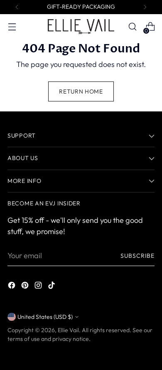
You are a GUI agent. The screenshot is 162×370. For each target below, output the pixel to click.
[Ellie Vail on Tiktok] (52, 286)
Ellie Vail (68, 330)
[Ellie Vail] (81, 26)
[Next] (145, 7)
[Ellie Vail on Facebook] (12, 286)
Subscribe (137, 255)
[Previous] (17, 7)
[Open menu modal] (11, 26)
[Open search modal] (132, 26)
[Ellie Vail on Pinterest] (26, 286)
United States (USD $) (45, 317)
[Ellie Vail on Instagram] (39, 286)
